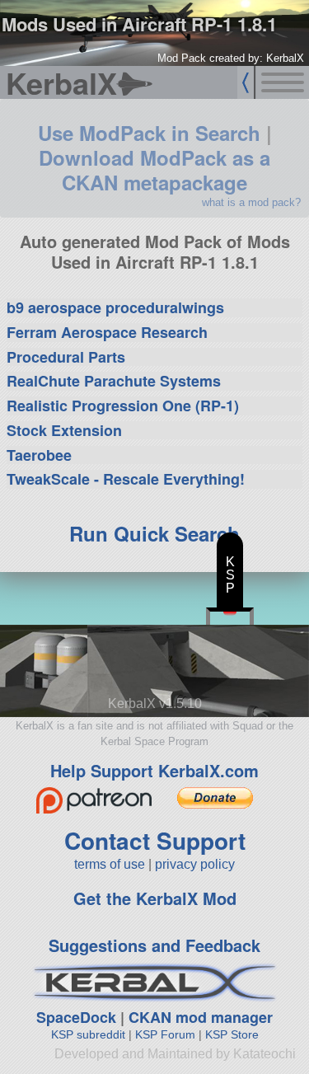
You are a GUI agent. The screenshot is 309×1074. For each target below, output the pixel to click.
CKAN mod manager (201, 1017)
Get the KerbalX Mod (154, 898)
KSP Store (232, 1034)
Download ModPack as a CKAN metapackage (154, 169)
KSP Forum (165, 1034)
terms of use (109, 864)
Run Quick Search (154, 533)
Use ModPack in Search (149, 133)
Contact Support (155, 840)
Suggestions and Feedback (154, 945)
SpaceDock (76, 1017)
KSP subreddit (88, 1034)
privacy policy (195, 864)
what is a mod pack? (251, 202)
